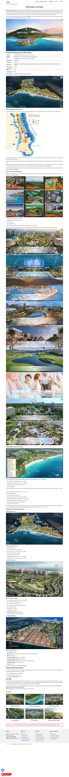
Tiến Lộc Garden (34, 720)
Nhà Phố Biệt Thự (14, 4)
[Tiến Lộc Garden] (34, 713)
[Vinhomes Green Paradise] (34, 699)
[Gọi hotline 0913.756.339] (3, 774)
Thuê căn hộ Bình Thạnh (26, 738)
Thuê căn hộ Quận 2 (25, 740)
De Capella (44, 724)
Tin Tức (56, 1)
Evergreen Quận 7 (15, 720)
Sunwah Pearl (53, 734)
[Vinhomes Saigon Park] (15, 699)
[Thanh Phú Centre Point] (54, 699)
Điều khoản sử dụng (20, 744)
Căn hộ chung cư (25, 735)
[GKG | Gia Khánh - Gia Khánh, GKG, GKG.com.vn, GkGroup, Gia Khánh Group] (8, 1)
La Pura (57, 724)
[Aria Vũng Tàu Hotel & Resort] (54, 713)
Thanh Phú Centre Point (54, 706)
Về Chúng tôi (24, 734)
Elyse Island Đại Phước (40, 738)
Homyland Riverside (37, 724)
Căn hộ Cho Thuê (43, 1)
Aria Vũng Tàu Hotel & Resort (54, 720)
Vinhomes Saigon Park (15, 706)
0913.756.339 (7, 774)
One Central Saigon (39, 740)
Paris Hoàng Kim (39, 734)
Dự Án (37, 1)
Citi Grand (25, 724)
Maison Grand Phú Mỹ (51, 724)
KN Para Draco (21, 613)
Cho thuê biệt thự (54, 738)
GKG (7, 4)
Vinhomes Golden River (55, 735)
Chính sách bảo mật (28, 744)
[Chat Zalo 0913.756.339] (2, 770)
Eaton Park (20, 724)
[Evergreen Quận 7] (15, 713)
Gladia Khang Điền (39, 735)
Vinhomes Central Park (55, 737)
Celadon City (30, 724)
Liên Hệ (61, 1)
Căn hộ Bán (51, 1)
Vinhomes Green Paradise (34, 706)
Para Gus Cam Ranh (22, 558)
